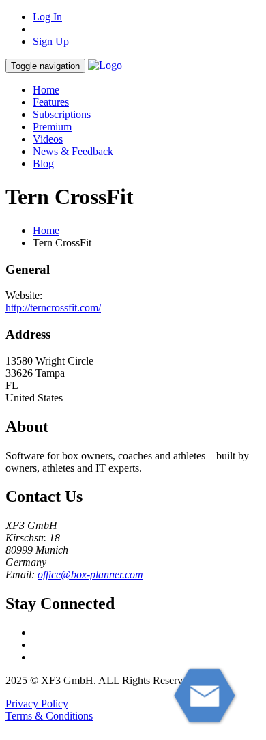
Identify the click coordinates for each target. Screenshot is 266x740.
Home (46, 90)
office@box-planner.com (90, 574)
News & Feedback (73, 151)
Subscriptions (62, 114)
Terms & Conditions (49, 716)
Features (51, 102)
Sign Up (51, 41)
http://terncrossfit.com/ (53, 307)
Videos (48, 139)
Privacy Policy (36, 703)
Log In (47, 17)
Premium (52, 126)
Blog (43, 163)
